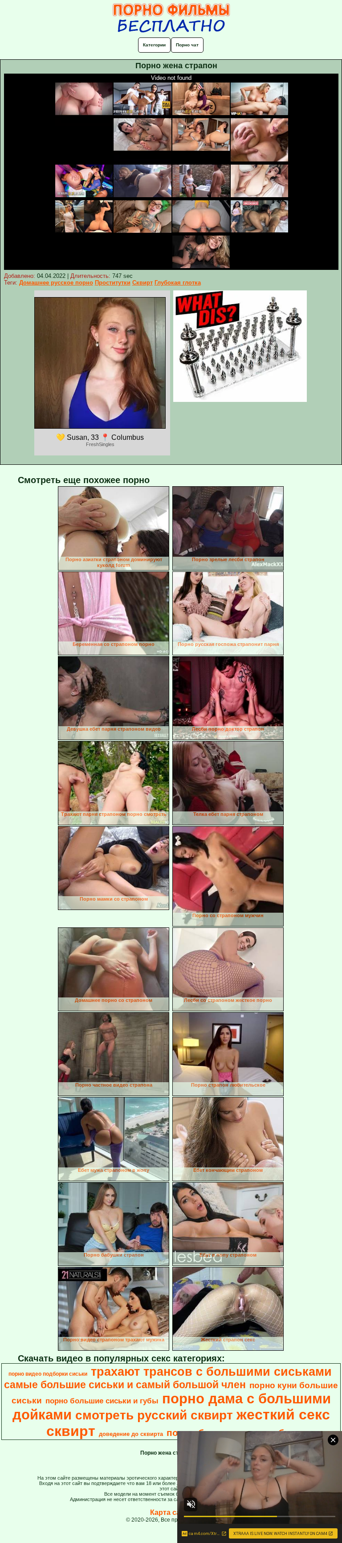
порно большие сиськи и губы (102, 1400)
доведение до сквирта (131, 1434)
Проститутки (112, 282)
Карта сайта (171, 1512)
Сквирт (142, 282)
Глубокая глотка (178, 282)
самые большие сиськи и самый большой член (125, 1384)
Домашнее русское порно (56, 282)
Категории (154, 44)
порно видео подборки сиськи (47, 1374)
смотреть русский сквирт (154, 1415)
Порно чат (187, 44)
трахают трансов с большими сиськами (211, 1371)
